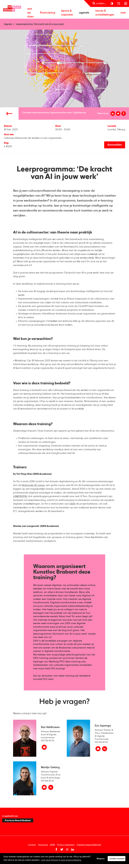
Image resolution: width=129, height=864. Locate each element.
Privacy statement (66, 845)
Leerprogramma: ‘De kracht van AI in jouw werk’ (40, 24)
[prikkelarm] (125, 3)
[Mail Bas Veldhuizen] (44, 747)
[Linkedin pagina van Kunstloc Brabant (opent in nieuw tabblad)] (72, 849)
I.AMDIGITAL (20, 496)
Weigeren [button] (101, 859)
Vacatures (43, 845)
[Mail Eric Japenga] (98, 748)
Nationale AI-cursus (33, 485)
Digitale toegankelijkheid (89, 845)
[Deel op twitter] (118, 113)
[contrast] (111, 3)
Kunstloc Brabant (12, 8)
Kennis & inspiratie (67, 12)
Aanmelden (114, 144)
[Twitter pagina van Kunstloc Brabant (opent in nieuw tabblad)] (61, 849)
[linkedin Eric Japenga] (104, 748)
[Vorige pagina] (9, 113)
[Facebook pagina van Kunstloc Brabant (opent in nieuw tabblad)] (56, 849)
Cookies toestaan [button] (117, 859)
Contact (32, 845)
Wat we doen (30, 12)
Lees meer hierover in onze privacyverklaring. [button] (61, 860)
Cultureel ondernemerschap (35, 113)
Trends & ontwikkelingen (104, 12)
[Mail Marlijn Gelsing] (44, 787)
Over (123, 12)
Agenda (84, 12)
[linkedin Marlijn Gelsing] (50, 787)
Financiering (47, 12)
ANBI (52, 845)
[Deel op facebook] (123, 113)
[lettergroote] (118, 3)
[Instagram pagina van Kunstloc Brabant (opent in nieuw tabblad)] (67, 849)
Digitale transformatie (60, 113)
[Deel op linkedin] (112, 113)
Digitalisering (79, 113)
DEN (72, 504)
